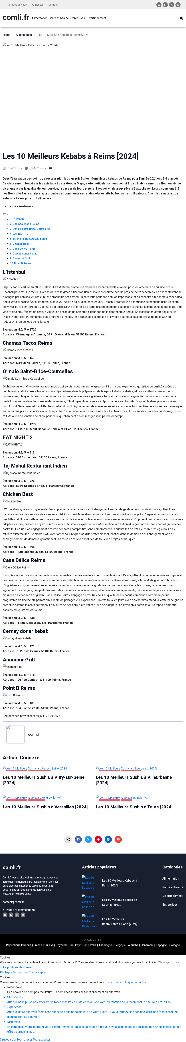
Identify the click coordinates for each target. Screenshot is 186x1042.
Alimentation (24, 35)
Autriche (133, 945)
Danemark (147, 945)
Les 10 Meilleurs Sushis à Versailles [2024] (45, 807)
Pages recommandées (20, 910)
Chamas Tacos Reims (26, 224)
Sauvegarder (8, 1039)
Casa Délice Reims (24, 248)
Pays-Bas (81, 945)
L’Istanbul (19, 219)
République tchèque (18, 945)
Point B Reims (22, 263)
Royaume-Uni (64, 945)
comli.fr (16, 17)
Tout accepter (37, 972)
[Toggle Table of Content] (5, 214)
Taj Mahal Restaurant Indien (30, 238)
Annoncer (37, 4)
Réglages (6, 972)
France (38, 945)
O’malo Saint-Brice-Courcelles (31, 228)
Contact (53, 4)
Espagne (161, 945)
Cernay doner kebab (25, 253)
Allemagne (105, 945)
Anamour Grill (21, 258)
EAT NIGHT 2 (20, 233)
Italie (93, 945)
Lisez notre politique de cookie (126, 982)
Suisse (49, 945)
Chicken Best (21, 243)
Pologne (174, 945)
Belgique (120, 945)
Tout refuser (21, 972)
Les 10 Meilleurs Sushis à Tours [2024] (134, 807)
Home (6, 35)
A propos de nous (17, 4)
